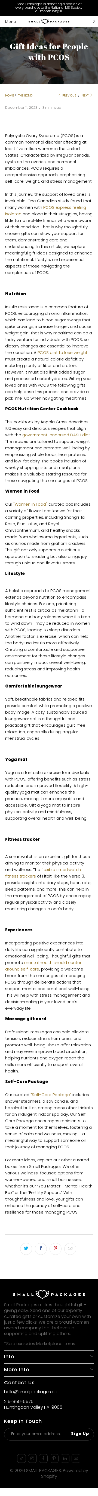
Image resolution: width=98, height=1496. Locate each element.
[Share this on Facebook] (41, 1249)
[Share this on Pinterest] (56, 1249)
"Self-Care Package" (50, 1095)
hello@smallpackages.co (30, 1392)
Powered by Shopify (64, 1473)
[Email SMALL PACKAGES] (76, 1458)
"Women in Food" (30, 504)
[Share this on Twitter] (26, 1249)
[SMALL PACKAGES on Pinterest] (54, 1458)
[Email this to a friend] (70, 1249)
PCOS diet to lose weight (62, 353)
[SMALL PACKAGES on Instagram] (32, 1458)
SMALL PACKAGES (43, 1471)
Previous (69, 95)
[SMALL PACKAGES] (49, 21)
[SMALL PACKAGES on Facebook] (43, 1458)
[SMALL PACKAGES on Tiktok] (21, 1458)
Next (85, 95)
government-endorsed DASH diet (56, 435)
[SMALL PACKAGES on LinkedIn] (65, 1458)
